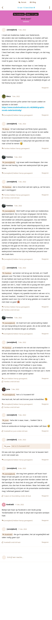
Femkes (8, 187)
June (6, 420)
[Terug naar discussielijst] (2, 7)
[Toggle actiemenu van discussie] (49, 7)
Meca (7, 129)
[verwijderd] (10, 162)
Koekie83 (8, 534)
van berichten (25, 7)
